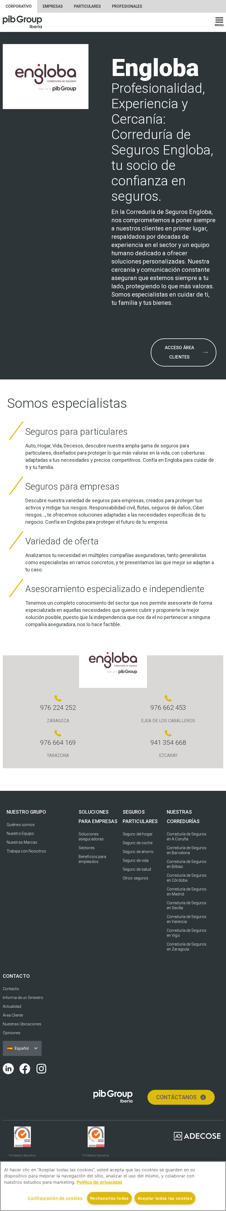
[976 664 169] (57, 733)
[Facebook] (24, 1068)
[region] (113, 1186)
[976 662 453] (168, 698)
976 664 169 (58, 742)
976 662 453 (168, 708)
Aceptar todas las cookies (165, 1198)
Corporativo (19, 6)
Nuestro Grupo (26, 812)
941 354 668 (168, 742)
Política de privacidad (99, 1182)
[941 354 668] (168, 733)
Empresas (53, 6)
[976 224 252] (57, 698)
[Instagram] (41, 1068)
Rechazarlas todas (109, 1198)
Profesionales (127, 6)
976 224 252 (58, 708)
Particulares (87, 6)
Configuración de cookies (55, 1198)
